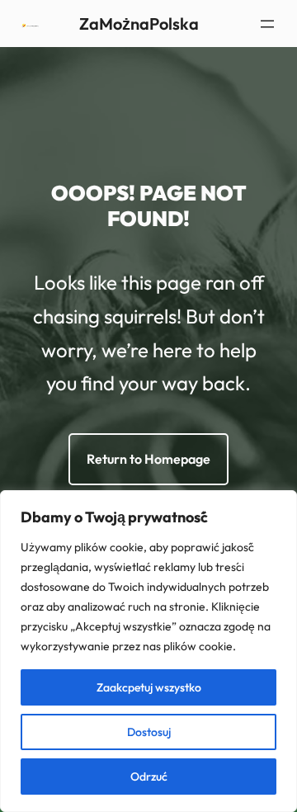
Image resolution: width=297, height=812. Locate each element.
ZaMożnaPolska (139, 23)
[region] (148, 651)
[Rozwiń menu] (267, 24)
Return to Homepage (148, 459)
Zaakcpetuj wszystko (149, 687)
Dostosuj (149, 732)
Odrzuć (148, 776)
